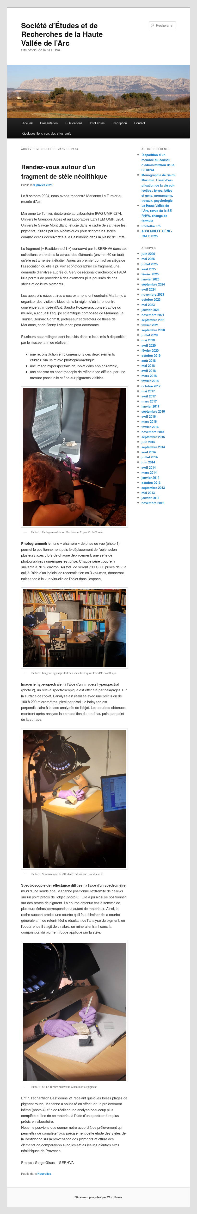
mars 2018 (149, 375)
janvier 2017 (150, 406)
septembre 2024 (153, 284)
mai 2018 (148, 365)
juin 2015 (148, 442)
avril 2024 (149, 289)
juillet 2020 (150, 335)
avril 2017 (149, 396)
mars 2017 (149, 401)
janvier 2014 (150, 477)
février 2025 (150, 274)
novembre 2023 (153, 294)
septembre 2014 (153, 447)
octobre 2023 (151, 299)
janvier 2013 (150, 497)
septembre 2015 (153, 437)
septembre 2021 (153, 320)
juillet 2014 (150, 457)
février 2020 (150, 350)
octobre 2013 (151, 482)
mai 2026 (148, 258)
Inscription (119, 123)
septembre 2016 (153, 411)
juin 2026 (148, 253)
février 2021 (150, 325)
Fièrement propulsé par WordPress (98, 1197)
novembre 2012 (153, 502)
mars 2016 (149, 421)
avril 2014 (149, 467)
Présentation (49, 123)
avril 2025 (149, 269)
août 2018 (149, 360)
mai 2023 (148, 304)
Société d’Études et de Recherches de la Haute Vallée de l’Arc (62, 34)
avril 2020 (149, 345)
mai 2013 (148, 492)
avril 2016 (149, 416)
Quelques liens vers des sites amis (46, 133)
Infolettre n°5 (151, 226)
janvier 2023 (150, 309)
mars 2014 (149, 472)
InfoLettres (97, 123)
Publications (73, 123)
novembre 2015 (153, 431)
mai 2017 (148, 391)
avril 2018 (149, 370)
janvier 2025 (150, 279)
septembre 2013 (153, 487)
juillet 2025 (150, 264)
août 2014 (149, 452)
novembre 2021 (153, 314)
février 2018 (150, 380)
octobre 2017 (151, 386)
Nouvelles (44, 1173)
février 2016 (150, 426)
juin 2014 (148, 462)
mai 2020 (148, 340)
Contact (139, 123)
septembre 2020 (153, 330)
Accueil (27, 123)
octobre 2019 (151, 355)
